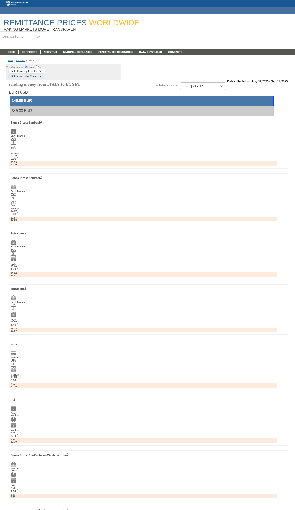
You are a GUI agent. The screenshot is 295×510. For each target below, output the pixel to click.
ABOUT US (50, 52)
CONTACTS (175, 52)
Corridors (20, 60)
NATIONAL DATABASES (77, 52)
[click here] (37, 127)
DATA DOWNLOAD (150, 52)
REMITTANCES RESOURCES (115, 52)
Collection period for (168, 85)
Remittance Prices (71, 22)
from (32, 67)
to (40, 67)
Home (10, 60)
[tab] (142, 101)
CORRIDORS (29, 52)
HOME (11, 52)
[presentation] (22, 100)
